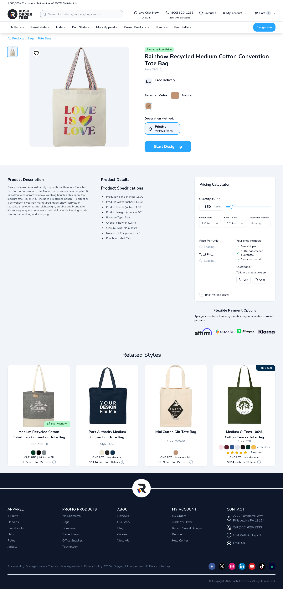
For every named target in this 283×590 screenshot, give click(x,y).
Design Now (264, 27)
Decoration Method (259, 217)
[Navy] (112, 452)
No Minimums (71, 516)
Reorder (177, 534)
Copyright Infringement (129, 566)
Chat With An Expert (247, 535)
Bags (31, 38)
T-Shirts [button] (16, 27)
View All (123, 540)
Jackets (12, 547)
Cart (264, 13)
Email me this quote (217, 295)
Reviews (123, 516)
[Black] (38, 452)
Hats (11, 534)
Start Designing (168, 146)
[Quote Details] (54, 462)
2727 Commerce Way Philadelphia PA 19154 (249, 518)
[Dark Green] (33, 452)
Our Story (123, 522)
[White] (237, 447)
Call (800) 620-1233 (247, 527)
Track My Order (182, 522)
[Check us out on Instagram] (232, 566)
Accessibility (16, 566)
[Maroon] (226, 447)
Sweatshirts (16, 528)
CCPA (108, 566)
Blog (120, 528)
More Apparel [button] (105, 27)
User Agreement (71, 566)
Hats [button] (59, 27)
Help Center (180, 540)
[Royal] (232, 447)
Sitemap (164, 566)
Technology (70, 547)
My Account (234, 13)
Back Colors (230, 217)
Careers (122, 534)
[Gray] (44, 452)
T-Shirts (13, 516)
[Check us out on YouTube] (252, 566)
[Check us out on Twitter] (222, 566)
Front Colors (205, 217)
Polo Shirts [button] (79, 27)
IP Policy (151, 566)
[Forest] (248, 447)
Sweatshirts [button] (38, 27)
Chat (262, 280)
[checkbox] (201, 295)
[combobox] (81, 14)
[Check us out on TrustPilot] (272, 566)
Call (246, 280)
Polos (11, 540)
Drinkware (69, 528)
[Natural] (175, 95)
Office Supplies (72, 540)
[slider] (231, 207)
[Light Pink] (221, 447)
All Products (16, 38)
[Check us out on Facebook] (211, 566)
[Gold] (253, 447)
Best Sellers (182, 27)
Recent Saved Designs (187, 528)
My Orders (179, 516)
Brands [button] (160, 27)
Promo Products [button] (135, 27)
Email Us (239, 543)
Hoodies (13, 522)
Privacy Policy (93, 566)
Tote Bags (45, 38)
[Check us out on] (242, 566)
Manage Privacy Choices (42, 566)
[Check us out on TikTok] (262, 566)
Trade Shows (71, 534)
